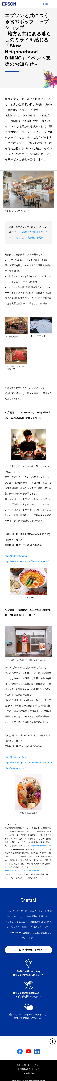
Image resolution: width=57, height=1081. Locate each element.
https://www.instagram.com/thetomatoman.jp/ (26, 561)
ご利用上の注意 (28, 1073)
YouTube (28, 1051)
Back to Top (53, 1041)
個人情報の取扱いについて (28, 1069)
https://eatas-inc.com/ (15, 768)
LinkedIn (37, 1051)
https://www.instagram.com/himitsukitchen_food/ (28, 762)
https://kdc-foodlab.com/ (41, 846)
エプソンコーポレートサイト (28, 1065)
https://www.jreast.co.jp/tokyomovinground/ (22, 871)
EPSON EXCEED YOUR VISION (8, 4)
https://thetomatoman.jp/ (16, 556)
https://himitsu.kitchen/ (15, 757)
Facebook (20, 1051)
